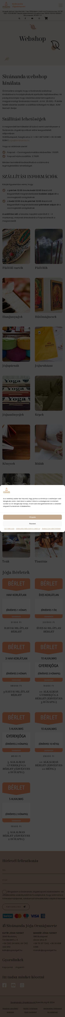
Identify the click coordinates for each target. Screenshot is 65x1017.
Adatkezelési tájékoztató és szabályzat (28, 529)
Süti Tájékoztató (9, 529)
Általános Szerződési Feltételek (51, 529)
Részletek (32, 523)
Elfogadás (32, 517)
